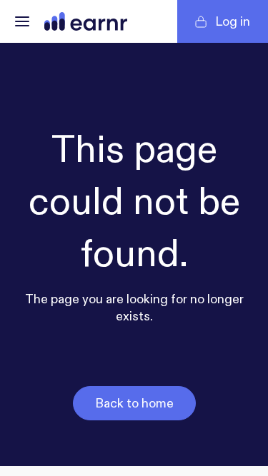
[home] (85, 21)
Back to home (134, 403)
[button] (22, 21)
